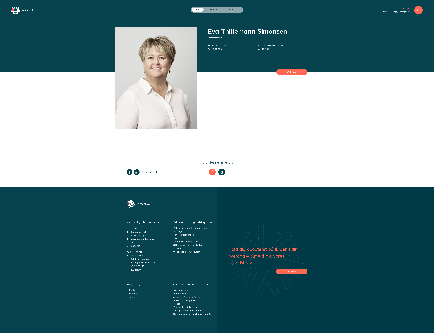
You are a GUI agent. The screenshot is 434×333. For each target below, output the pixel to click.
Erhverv (213, 9)
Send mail (292, 72)
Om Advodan (232, 9)
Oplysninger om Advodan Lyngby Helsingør (190, 230)
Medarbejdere (180, 290)
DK (403, 8)
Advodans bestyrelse (184, 300)
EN (408, 8)
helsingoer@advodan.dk (142, 239)
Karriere (177, 248)
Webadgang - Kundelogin (186, 252)
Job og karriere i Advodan (187, 310)
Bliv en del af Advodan (185, 307)
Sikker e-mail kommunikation (188, 245)
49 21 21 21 (136, 242)
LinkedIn (131, 290)
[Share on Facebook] (129, 172)
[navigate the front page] (23, 10)
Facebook (132, 293)
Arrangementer (181, 293)
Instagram (132, 297)
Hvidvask (178, 238)
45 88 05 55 (137, 266)
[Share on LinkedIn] (137, 172)
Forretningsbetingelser (184, 235)
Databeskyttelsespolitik (185, 241)
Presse (176, 303)
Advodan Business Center (186, 297)
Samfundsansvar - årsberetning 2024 (192, 314)
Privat (197, 9)
